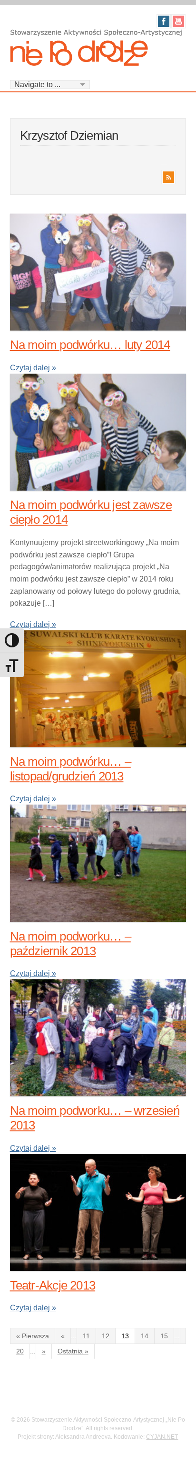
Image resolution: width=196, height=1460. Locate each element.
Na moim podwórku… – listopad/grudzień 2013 (70, 768)
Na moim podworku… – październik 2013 (70, 943)
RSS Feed (168, 177)
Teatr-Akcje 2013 (53, 1285)
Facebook (163, 21)
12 (105, 1336)
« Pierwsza (32, 1336)
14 (144, 1336)
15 (164, 1336)
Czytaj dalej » (33, 368)
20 (20, 1351)
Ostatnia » (73, 1351)
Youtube (178, 21)
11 (86, 1336)
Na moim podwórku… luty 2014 (90, 345)
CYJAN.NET (162, 1436)
